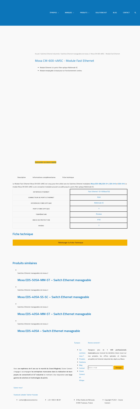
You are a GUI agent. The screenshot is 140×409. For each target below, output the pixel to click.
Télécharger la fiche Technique (70, 242)
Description (22, 177)
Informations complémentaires (44, 177)
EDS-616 (112, 183)
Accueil (37, 54)
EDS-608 (98, 183)
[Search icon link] (135, 13)
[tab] (22, 177)
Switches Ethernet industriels (50, 54)
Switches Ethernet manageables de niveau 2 (75, 54)
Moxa (93, 183)
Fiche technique (68, 177)
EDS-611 (105, 183)
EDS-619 (121, 183)
